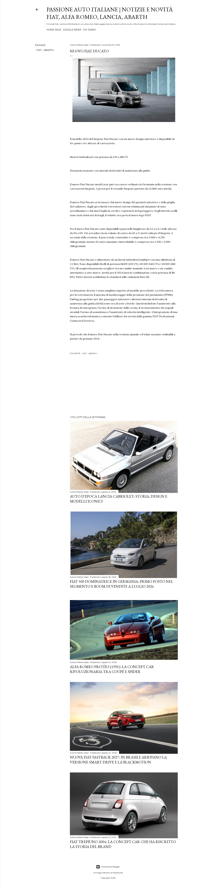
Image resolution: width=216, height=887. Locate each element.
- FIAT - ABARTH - (45, 50)
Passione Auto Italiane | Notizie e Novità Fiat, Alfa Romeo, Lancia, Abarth (109, 13)
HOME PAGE (53, 29)
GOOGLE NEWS (72, 29)
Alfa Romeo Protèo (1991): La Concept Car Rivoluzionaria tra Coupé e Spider (112, 669)
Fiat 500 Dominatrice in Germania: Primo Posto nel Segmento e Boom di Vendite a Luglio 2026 (121, 584)
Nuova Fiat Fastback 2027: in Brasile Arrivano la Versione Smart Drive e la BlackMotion (118, 760)
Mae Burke (118, 872)
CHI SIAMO (89, 29)
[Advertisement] (124, 386)
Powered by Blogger (110, 866)
